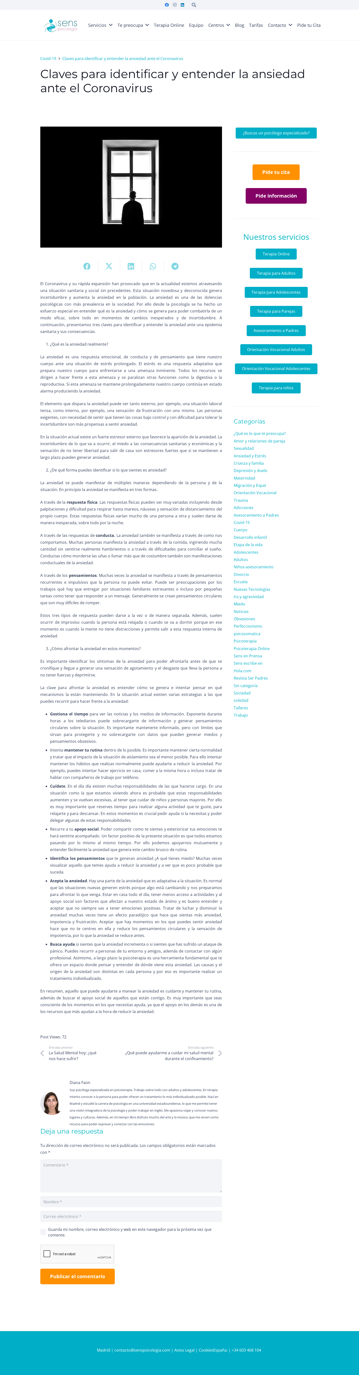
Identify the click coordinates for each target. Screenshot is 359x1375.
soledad (241, 700)
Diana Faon (80, 1082)
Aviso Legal (184, 1350)
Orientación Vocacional (255, 492)
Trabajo (241, 715)
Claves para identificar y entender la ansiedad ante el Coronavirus (172, 81)
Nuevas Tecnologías (252, 589)
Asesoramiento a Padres (256, 515)
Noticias (241, 611)
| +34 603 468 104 (245, 1350)
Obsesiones (244, 619)
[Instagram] (175, 5)
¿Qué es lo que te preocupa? (260, 433)
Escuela (241, 581)
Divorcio (241, 574)
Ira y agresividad (249, 596)
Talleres (241, 708)
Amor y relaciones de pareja (259, 441)
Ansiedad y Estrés (250, 456)
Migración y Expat (250, 485)
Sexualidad (244, 448)
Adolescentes (246, 552)
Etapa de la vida (248, 544)
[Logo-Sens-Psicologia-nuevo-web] (60, 25)
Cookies (206, 1350)
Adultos (241, 559)
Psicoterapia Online (252, 648)
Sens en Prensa (248, 656)
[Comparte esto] (87, 266)
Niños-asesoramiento (254, 567)
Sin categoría (246, 685)
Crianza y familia (249, 463)
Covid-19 (242, 522)
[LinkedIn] (182, 5)
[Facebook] (167, 5)
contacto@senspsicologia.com (142, 1350)
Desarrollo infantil (250, 537)
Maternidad (244, 478)
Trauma (241, 500)
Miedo (239, 604)
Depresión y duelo (250, 470)
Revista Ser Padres (251, 678)
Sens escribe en (248, 663)
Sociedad (242, 693)
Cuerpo (240, 529)
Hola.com (242, 670)
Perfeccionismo (248, 626)
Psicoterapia (245, 641)
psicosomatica (247, 633)
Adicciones (243, 507)
